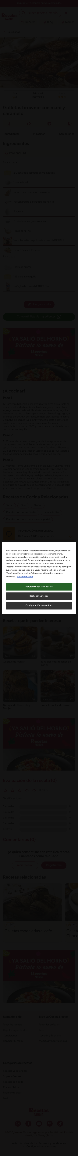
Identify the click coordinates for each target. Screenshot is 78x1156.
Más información (25, 577)
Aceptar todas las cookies (39, 587)
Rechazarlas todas (39, 596)
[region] (39, 578)
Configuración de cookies (39, 606)
